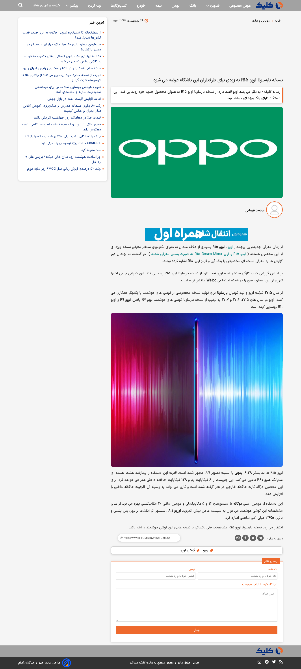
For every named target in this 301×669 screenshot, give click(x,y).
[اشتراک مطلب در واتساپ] (238, 538)
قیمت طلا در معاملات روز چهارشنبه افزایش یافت (67, 117)
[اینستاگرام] (259, 662)
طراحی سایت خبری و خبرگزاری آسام (39, 663)
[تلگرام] (260, 539)
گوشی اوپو (188, 550)
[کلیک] (269, 5)
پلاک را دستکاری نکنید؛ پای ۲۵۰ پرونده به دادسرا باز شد (62, 136)
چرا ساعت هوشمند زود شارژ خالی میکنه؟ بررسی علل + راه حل (63, 159)
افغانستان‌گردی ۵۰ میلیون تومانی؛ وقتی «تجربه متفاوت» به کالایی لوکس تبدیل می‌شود (62, 59)
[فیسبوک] (245, 539)
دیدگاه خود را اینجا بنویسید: (259, 584)
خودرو (141, 5)
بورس (176, 5)
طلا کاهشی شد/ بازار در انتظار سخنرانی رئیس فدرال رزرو (62, 68)
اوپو (230, 247)
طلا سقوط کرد (91, 150)
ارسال (196, 630)
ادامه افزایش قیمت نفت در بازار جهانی (74, 99)
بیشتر (73, 5)
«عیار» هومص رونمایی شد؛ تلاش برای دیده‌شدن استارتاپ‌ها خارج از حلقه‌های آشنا (68, 90)
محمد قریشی (254, 210)
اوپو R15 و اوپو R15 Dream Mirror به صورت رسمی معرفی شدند (198, 254)
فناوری (214, 5)
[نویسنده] (274, 210)
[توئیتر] (253, 539)
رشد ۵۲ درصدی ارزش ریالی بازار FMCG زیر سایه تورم (64, 168)
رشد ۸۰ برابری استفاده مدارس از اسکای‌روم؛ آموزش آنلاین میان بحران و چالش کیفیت (62, 108)
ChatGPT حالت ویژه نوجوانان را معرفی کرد (71, 143)
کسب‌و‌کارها (119, 5)
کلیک (142, 663)
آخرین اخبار (97, 22)
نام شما (272, 569)
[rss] (281, 662)
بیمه (158, 5)
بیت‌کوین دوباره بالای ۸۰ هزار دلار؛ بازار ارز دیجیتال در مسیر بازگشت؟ (64, 47)
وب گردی (94, 5)
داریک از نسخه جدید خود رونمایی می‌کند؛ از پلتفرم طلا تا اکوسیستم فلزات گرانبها (61, 78)
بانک (193, 5)
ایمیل (191, 569)
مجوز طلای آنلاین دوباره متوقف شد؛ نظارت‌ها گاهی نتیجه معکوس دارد (61, 127)
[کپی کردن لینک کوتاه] (147, 538)
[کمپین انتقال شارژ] (197, 234)
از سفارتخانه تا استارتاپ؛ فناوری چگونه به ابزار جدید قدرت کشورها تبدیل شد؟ (61, 35)
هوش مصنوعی (240, 5)
